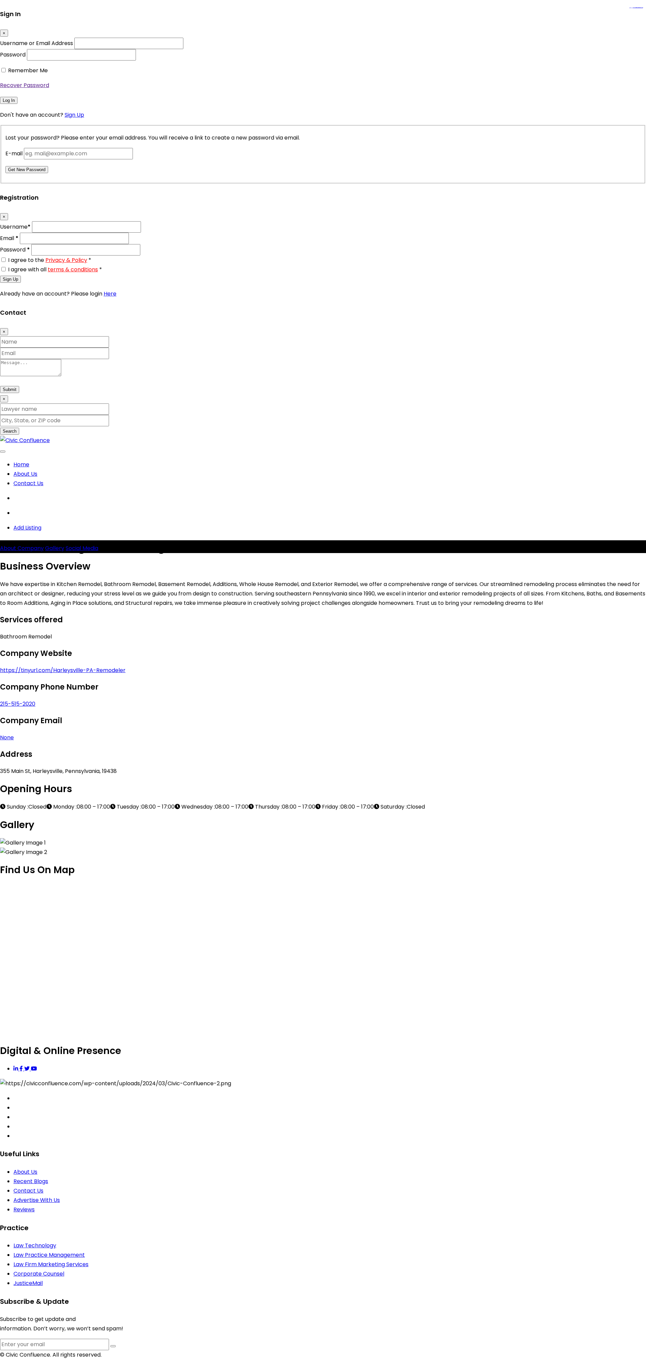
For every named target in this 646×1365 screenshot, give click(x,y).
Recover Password (24, 85)
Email (9, 238)
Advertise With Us (36, 1200)
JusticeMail (28, 1283)
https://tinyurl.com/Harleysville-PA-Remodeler (62, 670)
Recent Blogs (30, 1181)
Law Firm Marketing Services (50, 1264)
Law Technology (34, 1245)
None (7, 737)
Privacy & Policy (66, 260)
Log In (9, 100)
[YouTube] (34, 1068)
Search (9, 431)
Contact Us (28, 483)
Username (15, 227)
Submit (9, 389)
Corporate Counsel (38, 1274)
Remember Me (28, 70)
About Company (22, 548)
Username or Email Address (36, 43)
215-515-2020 (17, 704)
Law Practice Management (49, 1255)
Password (13, 54)
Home (21, 464)
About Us (25, 474)
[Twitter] (27, 1068)
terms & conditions (73, 269)
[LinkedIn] (16, 1068)
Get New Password (26, 169)
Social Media (82, 548)
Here (110, 294)
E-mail (14, 153)
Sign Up (74, 115)
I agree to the (49, 260)
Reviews (24, 1209)
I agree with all (55, 269)
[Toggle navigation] (2, 452)
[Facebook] (22, 1068)
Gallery (54, 548)
